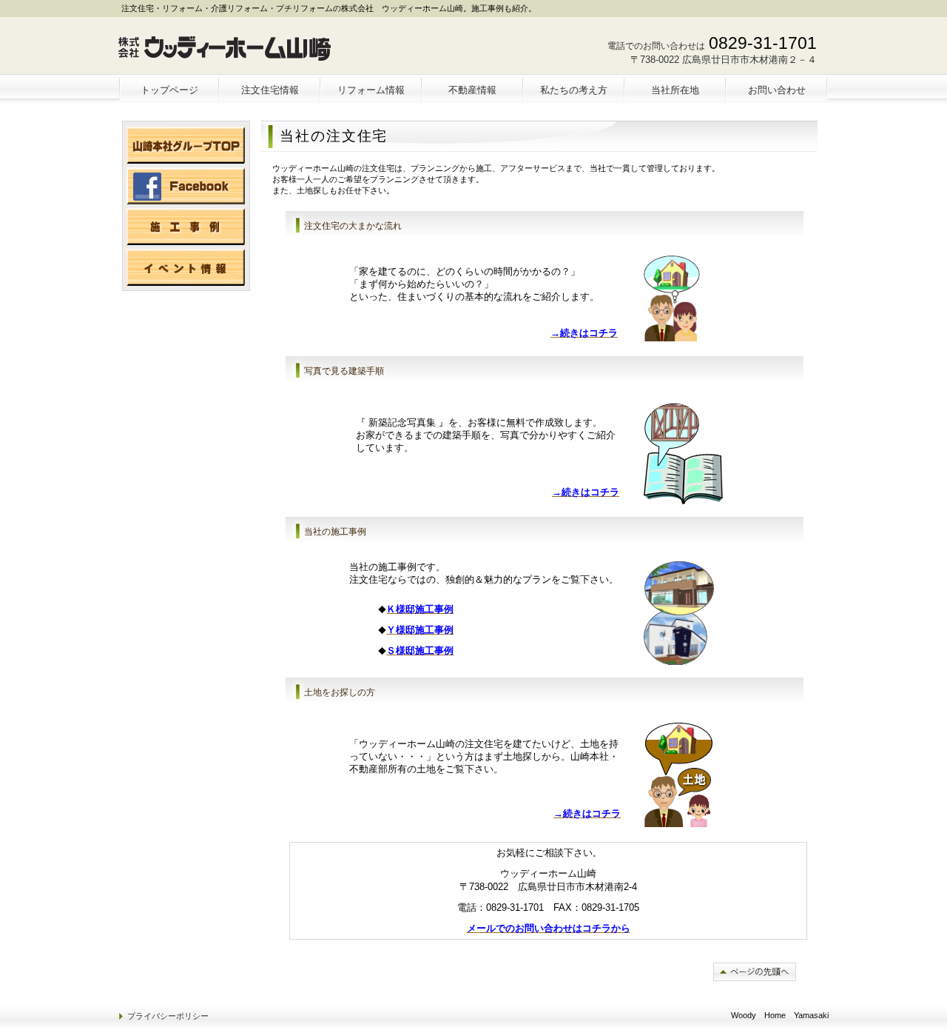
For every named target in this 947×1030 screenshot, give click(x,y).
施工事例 (186, 226)
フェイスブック (186, 185)
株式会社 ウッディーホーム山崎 (227, 49)
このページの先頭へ (754, 972)
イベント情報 (186, 267)
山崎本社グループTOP (186, 145)
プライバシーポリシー (168, 1015)
